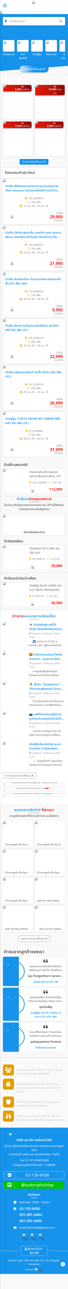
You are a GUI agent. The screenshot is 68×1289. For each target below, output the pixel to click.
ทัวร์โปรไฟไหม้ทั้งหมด (32, 162)
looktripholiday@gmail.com (36, 1228)
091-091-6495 (30, 1221)
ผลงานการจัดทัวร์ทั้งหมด (33, 939)
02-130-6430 (29, 1208)
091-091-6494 (30, 1215)
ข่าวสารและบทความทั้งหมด (18, 776)
